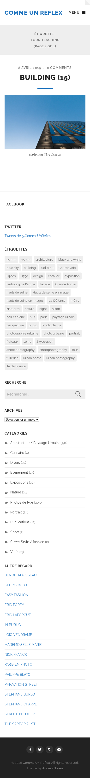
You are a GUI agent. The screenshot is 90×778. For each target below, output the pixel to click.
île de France (16, 366)
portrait (74, 333)
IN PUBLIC (13, 625)
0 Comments (59, 68)
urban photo (32, 358)
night (43, 309)
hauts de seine (17, 292)
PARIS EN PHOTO (18, 664)
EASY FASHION (16, 595)
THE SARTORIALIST (20, 724)
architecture (44, 259)
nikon (56, 309)
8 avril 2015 (29, 68)
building (30, 268)
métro (75, 300)
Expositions (19, 482)
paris (43, 317)
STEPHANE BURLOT (21, 694)
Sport (14, 532)
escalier (54, 276)
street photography (20, 350)
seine (27, 341)
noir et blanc (15, 317)
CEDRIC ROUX (16, 585)
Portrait (16, 512)
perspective (15, 325)
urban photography (60, 358)
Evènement (19, 472)
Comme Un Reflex (34, 12)
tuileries (12, 358)
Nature (15, 492)
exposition (72, 276)
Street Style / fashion (27, 542)
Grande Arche (65, 284)
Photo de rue (51, 325)
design (38, 276)
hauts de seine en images (24, 300)
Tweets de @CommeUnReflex (28, 236)
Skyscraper (44, 341)
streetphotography (53, 350)
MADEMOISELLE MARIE (23, 644)
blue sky (12, 268)
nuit (32, 317)
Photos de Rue (21, 502)
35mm (25, 259)
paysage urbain (63, 317)
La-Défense (57, 300)
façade (45, 284)
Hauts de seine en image (51, 292)
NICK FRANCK (16, 654)
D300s (11, 276)
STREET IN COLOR (20, 714)
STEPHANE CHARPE (21, 704)
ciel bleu (47, 268)
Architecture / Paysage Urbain (34, 443)
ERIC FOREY (14, 605)
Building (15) (45, 77)
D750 (24, 276)
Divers (15, 462)
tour (75, 350)
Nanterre (13, 309)
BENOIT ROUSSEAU (21, 575)
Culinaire (17, 452)
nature (29, 309)
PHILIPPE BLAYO (17, 674)
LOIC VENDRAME (18, 635)
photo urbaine (53, 333)
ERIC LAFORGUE (18, 615)
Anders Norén (52, 768)
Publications (20, 522)
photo (33, 325)
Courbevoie (67, 268)
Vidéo (14, 552)
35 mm (11, 259)
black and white (69, 259)
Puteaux (12, 341)
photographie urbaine (22, 333)
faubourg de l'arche (20, 284)
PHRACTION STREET (21, 684)
